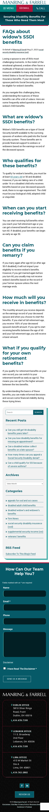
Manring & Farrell (19, 50)
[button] (8, 8)
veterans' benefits (17, 536)
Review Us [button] (24, 794)
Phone (6, 615)
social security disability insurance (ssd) (25, 525)
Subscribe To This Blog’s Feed (21, 554)
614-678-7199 (20, 720)
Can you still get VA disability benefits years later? (22, 432)
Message (8, 629)
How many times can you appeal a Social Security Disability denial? (25, 456)
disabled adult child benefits (22, 505)
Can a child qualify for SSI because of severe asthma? (25, 465)
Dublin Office (21, 705)
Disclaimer (8, 662)
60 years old (16, 176)
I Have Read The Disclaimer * (22, 668)
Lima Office (20, 757)
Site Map (14, 804)
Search (38, 412)
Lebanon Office (22, 731)
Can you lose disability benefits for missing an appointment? (25, 440)
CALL (42, 8)
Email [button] (25, 8)
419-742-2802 (20, 772)
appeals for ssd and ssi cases (23, 500)
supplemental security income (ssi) (25, 531)
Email (6, 601)
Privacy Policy (23, 804)
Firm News (13, 518)
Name (6, 587)
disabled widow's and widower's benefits (24, 512)
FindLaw (29, 807)
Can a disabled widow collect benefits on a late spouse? (22, 448)
